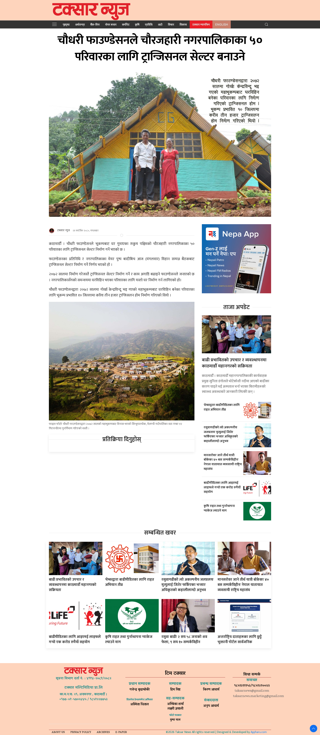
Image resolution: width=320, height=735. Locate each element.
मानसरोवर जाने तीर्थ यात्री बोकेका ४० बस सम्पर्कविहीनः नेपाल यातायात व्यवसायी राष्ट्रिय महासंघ (223, 462)
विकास (183, 24)
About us (58, 732)
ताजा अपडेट (236, 307)
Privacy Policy (80, 732)
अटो (160, 24)
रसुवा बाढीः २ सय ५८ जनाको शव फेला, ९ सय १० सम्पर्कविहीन (184, 639)
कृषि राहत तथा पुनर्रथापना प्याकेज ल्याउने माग (219, 508)
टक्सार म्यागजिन (201, 24)
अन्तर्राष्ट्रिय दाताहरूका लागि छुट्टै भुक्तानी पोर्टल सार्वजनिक (240, 639)
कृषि (137, 24)
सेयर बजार (110, 24)
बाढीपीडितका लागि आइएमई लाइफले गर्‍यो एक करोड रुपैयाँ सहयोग (222, 487)
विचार (171, 24)
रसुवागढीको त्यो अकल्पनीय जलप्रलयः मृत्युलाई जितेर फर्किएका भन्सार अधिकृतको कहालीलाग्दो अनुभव (221, 434)
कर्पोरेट (125, 24)
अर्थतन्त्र (80, 24)
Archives (103, 732)
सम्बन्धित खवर (160, 533)
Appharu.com (259, 732)
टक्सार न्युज (63, 230)
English (221, 24)
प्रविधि (148, 24)
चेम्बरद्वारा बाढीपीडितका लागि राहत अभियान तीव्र (222, 407)
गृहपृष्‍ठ (66, 24)
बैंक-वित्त (95, 24)
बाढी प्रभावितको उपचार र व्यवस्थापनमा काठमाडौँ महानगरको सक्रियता (234, 363)
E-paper (121, 732)
